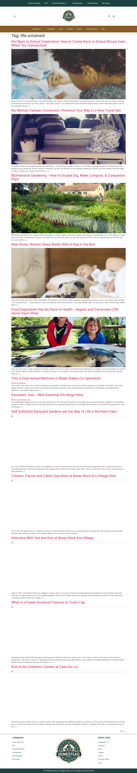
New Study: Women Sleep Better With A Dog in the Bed (53, 244)
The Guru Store (91, 29)
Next (123, 731)
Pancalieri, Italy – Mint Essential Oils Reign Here (47, 395)
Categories (36, 29)
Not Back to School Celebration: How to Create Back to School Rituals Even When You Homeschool (68, 43)
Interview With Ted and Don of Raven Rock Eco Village (52, 538)
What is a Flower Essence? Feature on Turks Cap (48, 602)
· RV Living (105, 3)
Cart (103, 29)
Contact (70, 29)
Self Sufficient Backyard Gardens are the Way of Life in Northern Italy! (64, 411)
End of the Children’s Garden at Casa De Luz (44, 667)
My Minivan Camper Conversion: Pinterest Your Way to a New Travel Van (66, 110)
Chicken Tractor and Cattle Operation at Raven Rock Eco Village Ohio (63, 476)
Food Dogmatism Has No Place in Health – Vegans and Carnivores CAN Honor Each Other (65, 311)
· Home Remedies (58, 3)
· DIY (46, 3)
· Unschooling (92, 3)
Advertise (51, 29)
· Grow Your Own (33, 3)
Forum (79, 29)
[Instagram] (113, 16)
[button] (15, 17)
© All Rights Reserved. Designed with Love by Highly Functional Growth (68, 771)
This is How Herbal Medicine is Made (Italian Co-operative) (56, 378)
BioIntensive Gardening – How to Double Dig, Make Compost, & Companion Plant (68, 177)
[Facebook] (109, 16)
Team (61, 29)
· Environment (77, 3)
